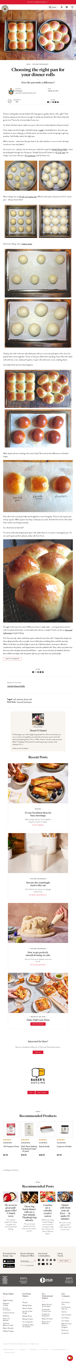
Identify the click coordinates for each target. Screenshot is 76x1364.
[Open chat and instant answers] (70, 1358)
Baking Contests (27, 1319)
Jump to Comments (12, 659)
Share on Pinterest (53, 102)
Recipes (25, 1302)
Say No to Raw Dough (27, 1312)
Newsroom (64, 1330)
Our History (65, 1318)
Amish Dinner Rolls (59, 149)
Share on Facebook (48, 102)
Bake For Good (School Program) (66, 1325)
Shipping (6, 1316)
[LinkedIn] (39, 1264)
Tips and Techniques (40, 64)
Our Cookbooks (27, 1322)
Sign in (61, 7)
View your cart (66, 7)
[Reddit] (47, 1264)
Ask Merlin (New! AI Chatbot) (28, 1326)
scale (41, 130)
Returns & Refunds (6, 1319)
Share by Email (51, 102)
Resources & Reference (46, 1323)
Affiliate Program (8, 1331)
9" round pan (30, 155)
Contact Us (65, 1333)
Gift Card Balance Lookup (8, 1324)
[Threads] (51, 1260)
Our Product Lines (65, 1303)
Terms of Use (44, 1349)
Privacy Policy (33, 1349)
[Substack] (51, 1264)
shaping (20, 699)
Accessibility (22, 1349)
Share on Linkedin (55, 102)
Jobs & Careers (66, 1315)
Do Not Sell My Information (59, 1349)
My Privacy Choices (10, 1352)
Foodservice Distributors (46, 1315)
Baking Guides (27, 1305)
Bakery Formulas (47, 1319)
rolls (14, 699)
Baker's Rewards (8, 1328)
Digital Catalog (7, 1300)
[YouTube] (43, 1264)
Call (31, 1092)
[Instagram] (47, 1260)
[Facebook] (39, 1260)
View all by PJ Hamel (20, 748)
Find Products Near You (66, 1308)
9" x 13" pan (60, 152)
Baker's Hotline (27, 1308)
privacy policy (30, 1265)
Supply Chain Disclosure (9, 1349)
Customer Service (8, 1313)
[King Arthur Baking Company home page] (4, 9)
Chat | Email (42, 1092)
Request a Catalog (6, 1304)
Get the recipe (38, 1024)
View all (38, 1052)
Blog (28, 64)
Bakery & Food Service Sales (47, 1305)
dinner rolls (28, 699)
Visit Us (63, 1312)
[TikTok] (43, 1260)
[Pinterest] (54, 1260)
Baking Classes (27, 1316)
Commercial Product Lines (46, 1310)
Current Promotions (6, 1309)
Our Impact (65, 1321)
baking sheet (27, 243)
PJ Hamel (18, 91)
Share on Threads (58, 102)
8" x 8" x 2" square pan (28, 196)
